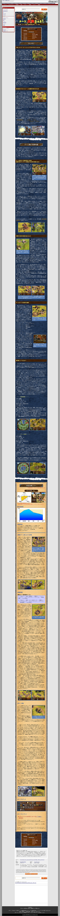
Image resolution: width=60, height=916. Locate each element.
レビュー (4, 21)
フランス (34, 35)
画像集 (4, 25)
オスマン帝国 (35, 34)
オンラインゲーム (5, 17)
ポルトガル (34, 37)
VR (32, 3)
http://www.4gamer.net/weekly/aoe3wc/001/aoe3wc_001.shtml (25, 882)
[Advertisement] (25, 894)
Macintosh (4, 13)
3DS (53, 3)
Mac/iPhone (25, 908)
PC (3, 12)
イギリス (25, 37)
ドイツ (33, 33)
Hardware (36, 3)
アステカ (25, 33)
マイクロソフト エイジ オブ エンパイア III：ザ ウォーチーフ (32, 859)
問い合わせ (4, 29)
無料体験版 (4, 22)
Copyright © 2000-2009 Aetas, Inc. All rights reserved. (30, 914)
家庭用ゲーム (33, 908)
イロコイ (25, 34)
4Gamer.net (30, 907)
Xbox (12, 3)
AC (40, 3)
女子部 (28, 3)
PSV (49, 3)
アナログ (45, 3)
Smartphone (24, 3)
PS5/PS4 (16, 3)
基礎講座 (25, 30)
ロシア (33, 38)
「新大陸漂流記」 (20, 119)
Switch (20, 3)
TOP (4, 3)
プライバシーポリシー (6, 28)
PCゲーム (21, 908)
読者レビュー (37, 908)
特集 (3, 20)
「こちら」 (40, 83)
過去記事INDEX (5, 11)
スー (24, 35)
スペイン (25, 39)
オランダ (25, 38)
